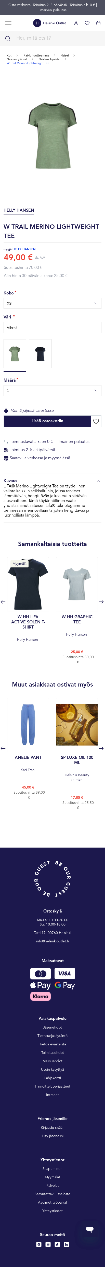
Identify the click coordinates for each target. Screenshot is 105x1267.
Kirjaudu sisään (52, 1127)
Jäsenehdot (52, 1027)
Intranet (52, 1095)
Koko (9, 293)
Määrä (10, 381)
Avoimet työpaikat (52, 1202)
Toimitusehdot (52, 1053)
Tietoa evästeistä (52, 1044)
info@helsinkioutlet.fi (52, 941)
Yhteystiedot (52, 1211)
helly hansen (24, 249)
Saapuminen (52, 1169)
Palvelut (52, 1186)
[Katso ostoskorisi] (98, 23)
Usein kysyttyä (52, 1069)
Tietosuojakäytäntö (52, 1036)
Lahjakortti (52, 1078)
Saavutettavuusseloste (52, 1194)
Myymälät (52, 1177)
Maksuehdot (52, 1061)
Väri (8, 317)
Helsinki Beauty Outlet (77, 769)
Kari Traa (28, 764)
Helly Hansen (28, 628)
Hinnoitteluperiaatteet (52, 1086)
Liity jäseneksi (52, 1136)
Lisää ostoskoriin (47, 421)
